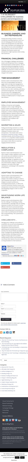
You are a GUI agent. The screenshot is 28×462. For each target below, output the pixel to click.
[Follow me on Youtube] (21, 256)
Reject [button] (22, 457)
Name (3, 303)
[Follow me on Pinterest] (18, 256)
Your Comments (5, 291)
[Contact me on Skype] (23, 256)
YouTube (14, 5)
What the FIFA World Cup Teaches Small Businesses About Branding (12, 428)
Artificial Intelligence (6, 371)
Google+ (22, 5)
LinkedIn (16, 5)
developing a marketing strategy (9, 134)
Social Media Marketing (7, 390)
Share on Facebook (17, 263)
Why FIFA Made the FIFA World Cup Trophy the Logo (15, 350)
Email (7, 308)
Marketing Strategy (6, 384)
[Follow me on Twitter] (19, 256)
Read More (14, 460)
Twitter (7, 5)
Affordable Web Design (7, 369)
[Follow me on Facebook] (15, 256)
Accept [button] (17, 457)
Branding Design (6, 373)
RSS (5, 5)
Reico (12, 246)
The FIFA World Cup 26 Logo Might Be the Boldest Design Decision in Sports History (13, 437)
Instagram (20, 5)
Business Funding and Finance (9, 375)
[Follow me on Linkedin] (16, 256)
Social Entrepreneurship (7, 388)
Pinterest (18, 5)
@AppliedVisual (5, 254)
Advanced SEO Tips (6, 367)
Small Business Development (9, 386)
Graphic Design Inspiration (8, 382)
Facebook (9, 5)
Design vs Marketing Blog (8, 377)
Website (3, 313)
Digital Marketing (6, 380)
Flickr (11, 5)
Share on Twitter (6, 263)
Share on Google (6, 267)
